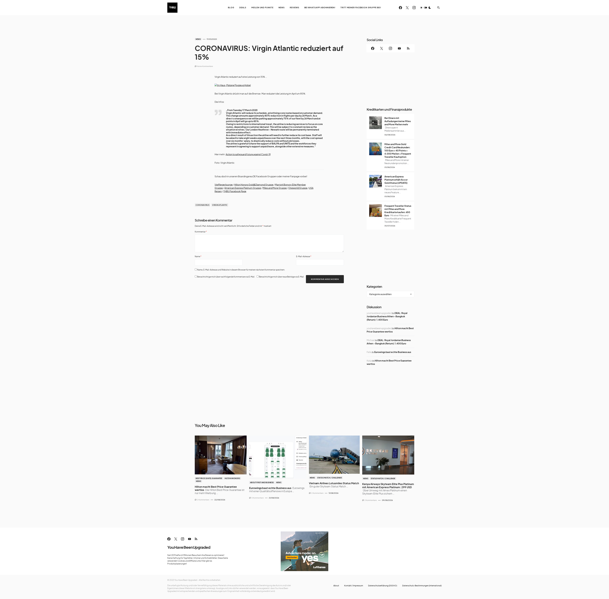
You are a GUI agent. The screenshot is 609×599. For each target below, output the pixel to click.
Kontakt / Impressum (353, 586)
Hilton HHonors (232, 478)
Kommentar (201, 232)
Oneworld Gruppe (297, 188)
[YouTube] (399, 48)
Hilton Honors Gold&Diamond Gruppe (253, 184)
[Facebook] (400, 7)
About (336, 586)
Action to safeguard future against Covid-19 (248, 154)
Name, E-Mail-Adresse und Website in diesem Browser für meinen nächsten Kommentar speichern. (241, 270)
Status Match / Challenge (329, 478)
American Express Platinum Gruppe (242, 188)
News (198, 39)
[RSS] (408, 48)
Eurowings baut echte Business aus (392, 352)
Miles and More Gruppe (275, 188)
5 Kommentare (258, 498)
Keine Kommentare (205, 66)
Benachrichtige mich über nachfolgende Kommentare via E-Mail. (226, 277)
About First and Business (262, 482)
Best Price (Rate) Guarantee (209, 478)
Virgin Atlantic (219, 205)
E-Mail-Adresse (303, 256)
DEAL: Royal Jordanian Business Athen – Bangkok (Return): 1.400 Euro (387, 316)
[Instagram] (414, 7)
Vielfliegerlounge (224, 184)
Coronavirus (202, 205)
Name (198, 256)
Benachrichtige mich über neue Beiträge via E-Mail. (281, 277)
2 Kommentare (203, 500)
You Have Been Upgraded (188, 547)
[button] (425, 7)
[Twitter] (407, 7)
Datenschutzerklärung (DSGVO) (382, 586)
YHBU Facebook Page (234, 191)
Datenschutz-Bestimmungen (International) (422, 586)
